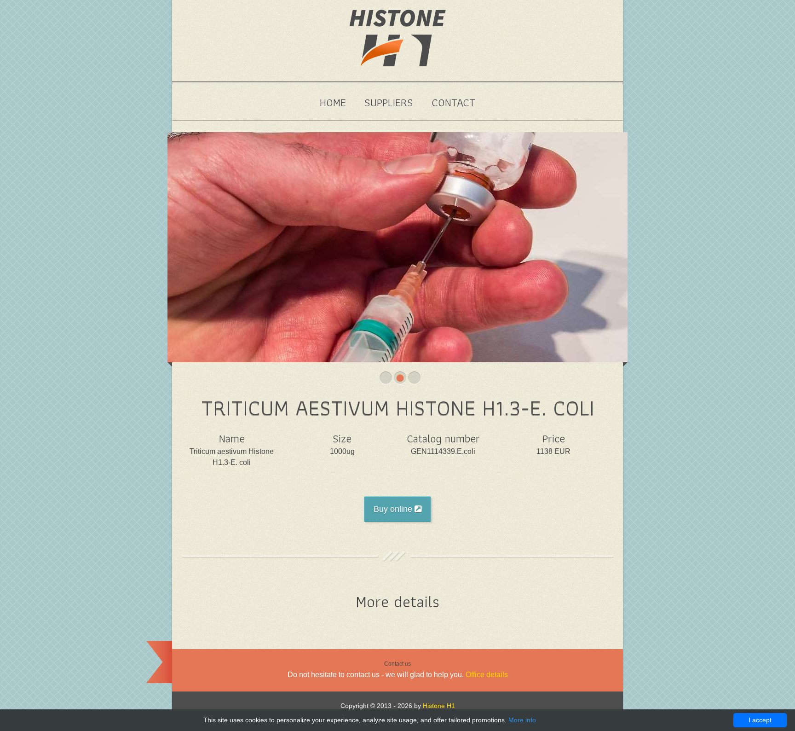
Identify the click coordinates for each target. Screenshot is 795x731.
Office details (487, 675)
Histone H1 (439, 705)
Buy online (394, 509)
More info (522, 720)
